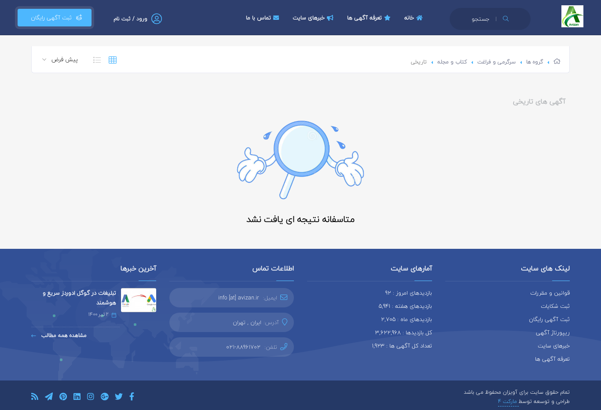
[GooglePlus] (104, 398)
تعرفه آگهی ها (364, 17)
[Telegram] (49, 398)
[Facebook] (131, 398)
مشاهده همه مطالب (63, 335)
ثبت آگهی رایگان (49, 17)
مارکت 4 (508, 401)
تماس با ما (258, 17)
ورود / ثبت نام (130, 18)
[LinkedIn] (77, 398)
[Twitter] (119, 398)
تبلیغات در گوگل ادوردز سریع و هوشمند (79, 297)
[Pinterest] (63, 398)
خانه (409, 17)
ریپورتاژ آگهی (553, 332)
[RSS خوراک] (34, 398)
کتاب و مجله (452, 61)
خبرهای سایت (309, 17)
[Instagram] (90, 398)
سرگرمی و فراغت (496, 61)
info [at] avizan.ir (238, 298)
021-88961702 (243, 347)
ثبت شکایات (555, 306)
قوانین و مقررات (550, 293)
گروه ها (534, 61)
